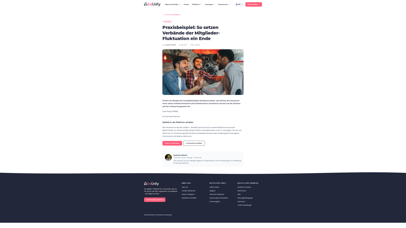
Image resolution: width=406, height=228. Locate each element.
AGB (239, 194)
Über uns (185, 187)
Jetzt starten (253, 4)
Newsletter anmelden (189, 198)
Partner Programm (188, 194)
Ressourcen (223, 4)
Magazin (212, 191)
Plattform (196, 4)
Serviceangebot (215, 201)
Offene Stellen (214, 187)
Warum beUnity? (172, 4)
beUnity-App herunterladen (219, 198)
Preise (186, 4)
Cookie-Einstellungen (244, 205)
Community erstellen (194, 143)
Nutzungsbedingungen (245, 198)
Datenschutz (241, 191)
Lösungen (209, 4)
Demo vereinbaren (172, 143)
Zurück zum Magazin (171, 15)
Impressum (241, 201)
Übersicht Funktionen (217, 194)
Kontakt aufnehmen (188, 191)
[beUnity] (152, 4)
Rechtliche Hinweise (244, 187)
